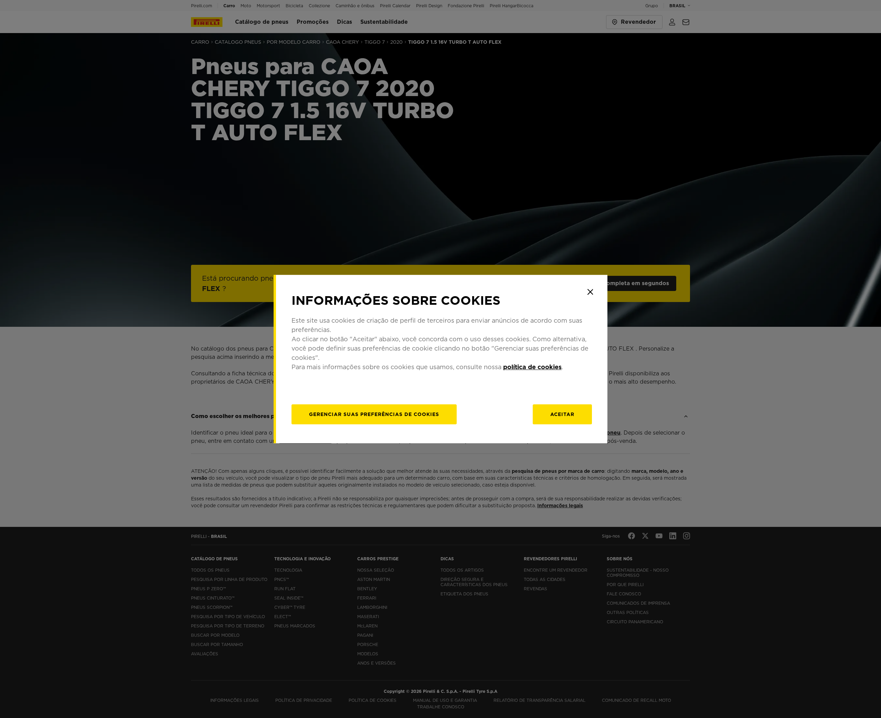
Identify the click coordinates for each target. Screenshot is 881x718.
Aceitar (562, 414)
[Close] (590, 292)
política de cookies (532, 367)
